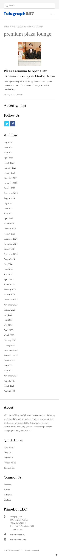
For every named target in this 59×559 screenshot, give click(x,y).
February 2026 (10, 168)
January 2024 (9, 294)
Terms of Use (9, 468)
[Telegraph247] (19, 14)
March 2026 (9, 163)
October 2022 (9, 360)
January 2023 (9, 345)
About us (7, 452)
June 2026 (8, 147)
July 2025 (8, 203)
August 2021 (9, 381)
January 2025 (9, 234)
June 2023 (8, 320)
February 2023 (10, 340)
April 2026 (8, 158)
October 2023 (9, 310)
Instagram (8, 495)
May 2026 (8, 152)
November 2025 (10, 183)
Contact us (8, 457)
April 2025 (8, 218)
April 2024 (8, 279)
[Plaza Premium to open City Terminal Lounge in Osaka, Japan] (29, 44)
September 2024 (11, 254)
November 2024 (10, 244)
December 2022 (10, 350)
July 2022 (8, 365)
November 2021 (10, 376)
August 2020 (9, 391)
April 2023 (8, 330)
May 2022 (8, 370)
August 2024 (9, 259)
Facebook (8, 484)
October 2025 (9, 188)
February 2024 (10, 289)
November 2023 (10, 305)
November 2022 (10, 355)
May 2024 (8, 274)
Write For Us (9, 447)
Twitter (7, 489)
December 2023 (10, 300)
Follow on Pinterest (18, 539)
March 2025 (9, 223)
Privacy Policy (10, 463)
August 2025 (9, 198)
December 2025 (10, 178)
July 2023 (8, 315)
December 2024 (10, 239)
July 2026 (8, 142)
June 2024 (8, 269)
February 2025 (10, 229)
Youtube (7, 500)
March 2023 (9, 335)
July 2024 (8, 264)
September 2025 (11, 193)
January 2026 (9, 173)
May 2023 (8, 325)
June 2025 (8, 208)
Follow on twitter (17, 534)
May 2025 (8, 213)
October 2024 (9, 249)
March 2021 (9, 386)
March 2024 (9, 284)
